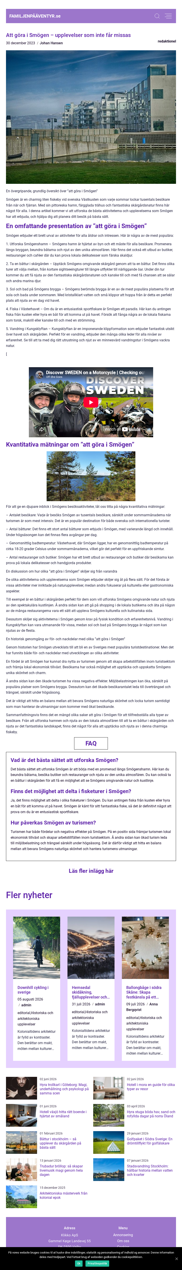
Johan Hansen (51, 43)
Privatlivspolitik (97, 1263)
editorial (24, 1013)
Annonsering (123, 1235)
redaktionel (167, 41)
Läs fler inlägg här (91, 871)
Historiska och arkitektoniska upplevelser (35, 1018)
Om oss (123, 1241)
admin (26, 1005)
